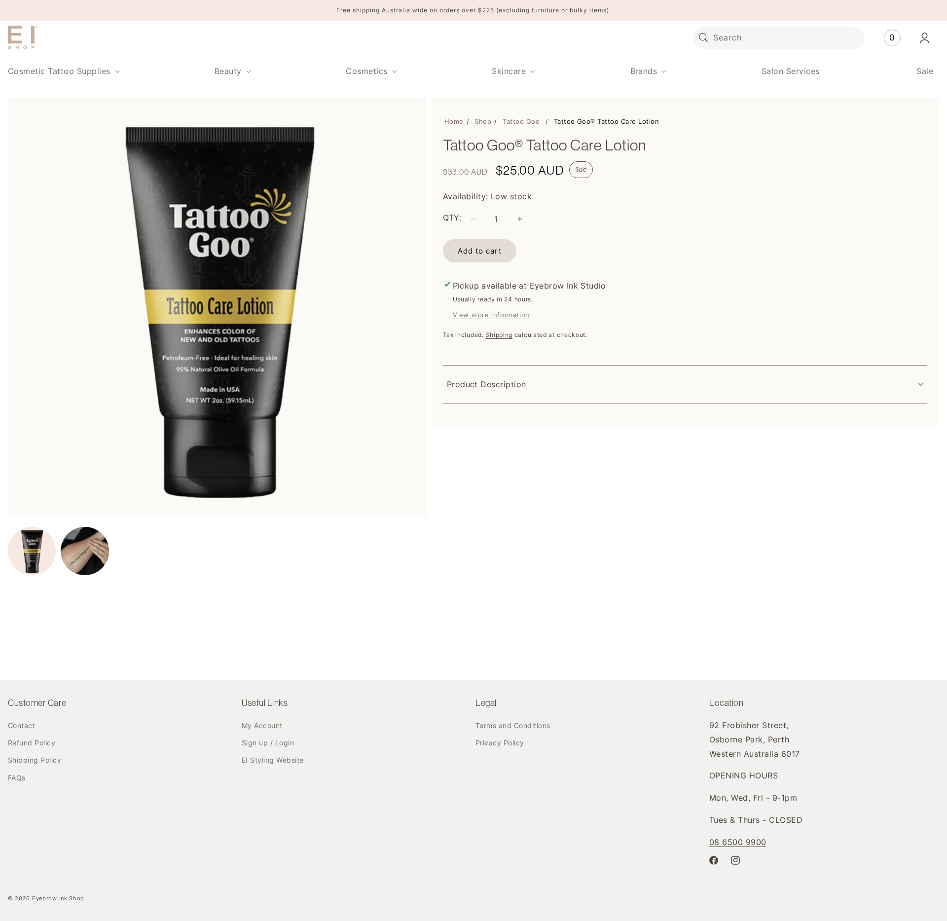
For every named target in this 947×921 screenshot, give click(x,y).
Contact (21, 725)
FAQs (17, 778)
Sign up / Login (268, 742)
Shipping (498, 334)
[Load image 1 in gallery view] (32, 551)
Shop (482, 121)
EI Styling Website (273, 760)
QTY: (452, 217)
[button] (63, 71)
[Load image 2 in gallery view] (85, 551)
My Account (262, 725)
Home (454, 121)
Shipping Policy (34, 760)
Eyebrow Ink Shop (58, 898)
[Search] (703, 37)
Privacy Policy (499, 742)
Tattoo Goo (521, 121)
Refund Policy (31, 742)
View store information (491, 315)
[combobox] (778, 38)
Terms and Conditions (512, 725)
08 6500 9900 (737, 842)
